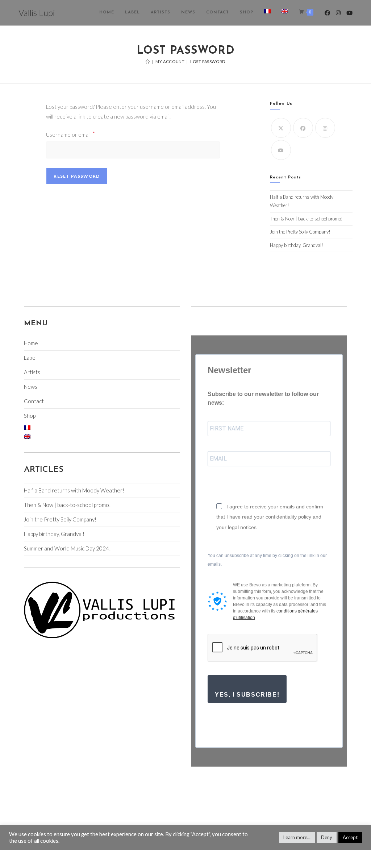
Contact (34, 401)
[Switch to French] (267, 12)
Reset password (77, 176)
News (30, 386)
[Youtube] (281, 150)
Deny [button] (326, 837)
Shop (30, 415)
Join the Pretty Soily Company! (300, 232)
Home (31, 343)
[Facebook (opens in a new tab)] (327, 13)
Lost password (207, 61)
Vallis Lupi (36, 12)
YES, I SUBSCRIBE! (247, 695)
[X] (281, 128)
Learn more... (296, 837)
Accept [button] (350, 837)
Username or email (70, 134)
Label (30, 357)
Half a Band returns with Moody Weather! (74, 490)
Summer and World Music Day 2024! (67, 548)
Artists (32, 372)
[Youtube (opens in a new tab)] (349, 13)
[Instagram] (325, 128)
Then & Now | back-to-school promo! (306, 219)
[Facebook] (303, 128)
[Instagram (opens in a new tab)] (338, 13)
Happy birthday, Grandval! (296, 245)
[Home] (148, 61)
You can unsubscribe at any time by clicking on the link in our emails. (267, 560)
